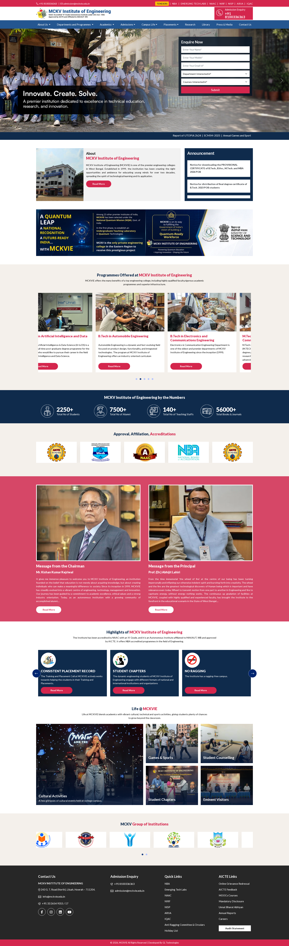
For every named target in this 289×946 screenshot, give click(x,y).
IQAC (249, 3)
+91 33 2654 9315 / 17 (55, 903)
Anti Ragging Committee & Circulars (185, 924)
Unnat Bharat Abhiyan (231, 907)
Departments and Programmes (74, 24)
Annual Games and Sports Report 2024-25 (215, 135)
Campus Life (148, 24)
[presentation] (36, 673)
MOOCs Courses (228, 895)
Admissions (127, 24)
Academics (106, 24)
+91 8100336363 (48, 3)
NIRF (222, 3)
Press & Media (224, 24)
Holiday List (171, 930)
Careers (223, 918)
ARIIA (239, 3)
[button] (136, 379)
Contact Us (245, 24)
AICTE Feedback (228, 889)
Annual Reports (227, 912)
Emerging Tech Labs (193, 3)
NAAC (212, 3)
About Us (43, 24)
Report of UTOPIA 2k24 (154, 135)
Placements (170, 24)
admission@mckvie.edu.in (76, 3)
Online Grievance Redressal (234, 883)
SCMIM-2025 (180, 135)
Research (190, 24)
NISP (230, 3)
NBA (174, 3)
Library (206, 24)
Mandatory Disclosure (231, 901)
